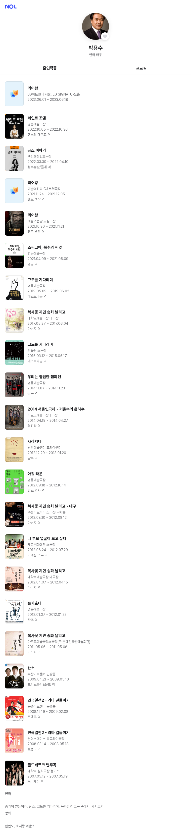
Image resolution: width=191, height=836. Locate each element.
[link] (95, 94)
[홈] (11, 6)
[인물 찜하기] (105, 36)
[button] (95, 26)
